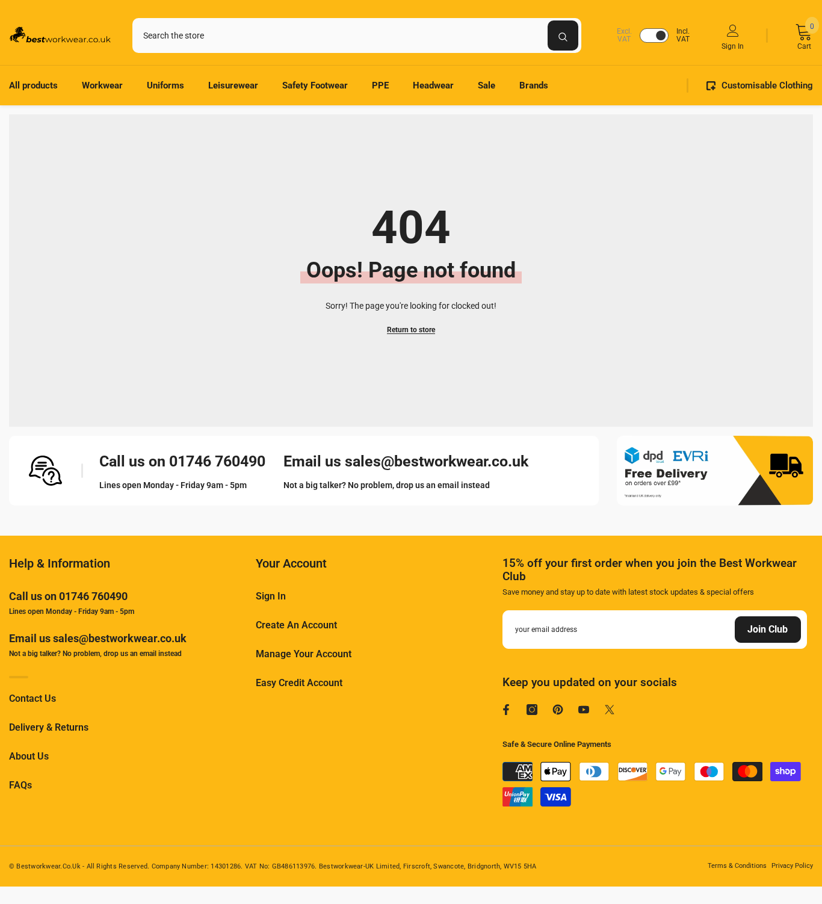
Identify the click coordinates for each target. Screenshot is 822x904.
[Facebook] (506, 709)
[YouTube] (583, 709)
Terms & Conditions (737, 866)
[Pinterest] (557, 709)
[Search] (356, 35)
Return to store (411, 330)
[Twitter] (609, 709)
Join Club (767, 629)
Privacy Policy (792, 866)
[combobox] (340, 35)
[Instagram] (532, 709)
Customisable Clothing (767, 85)
